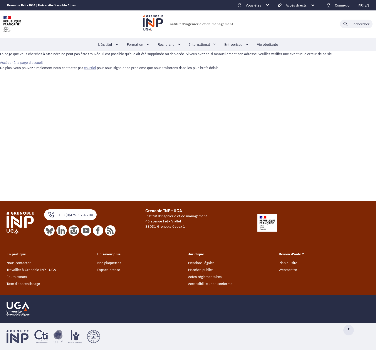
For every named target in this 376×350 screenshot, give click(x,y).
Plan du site (288, 263)
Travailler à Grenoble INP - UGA (31, 270)
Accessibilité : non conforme (210, 283)
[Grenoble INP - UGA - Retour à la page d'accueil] (153, 24)
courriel (90, 68)
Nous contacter (19, 263)
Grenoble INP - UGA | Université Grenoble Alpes (41, 5)
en (367, 5)
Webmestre (288, 270)
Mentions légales (201, 263)
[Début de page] (350, 330)
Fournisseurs (17, 276)
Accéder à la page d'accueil (21, 62)
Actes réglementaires (205, 276)
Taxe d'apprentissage (23, 283)
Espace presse (108, 270)
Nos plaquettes (109, 263)
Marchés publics (200, 270)
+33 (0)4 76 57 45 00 (75, 215)
